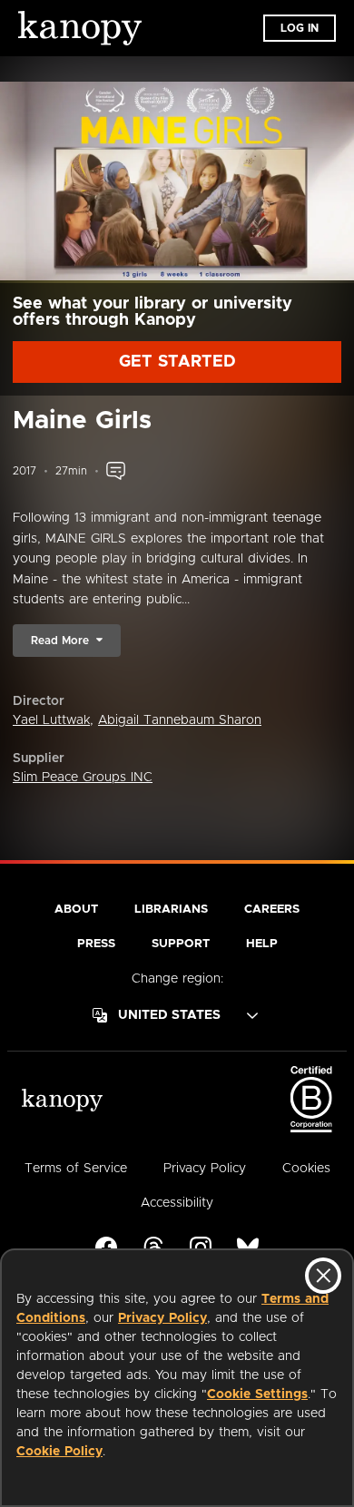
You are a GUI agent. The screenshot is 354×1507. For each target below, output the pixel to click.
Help (262, 944)
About (76, 909)
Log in (299, 28)
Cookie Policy (59, 1451)
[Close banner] (323, 1275)
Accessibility (177, 1203)
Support (181, 944)
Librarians (171, 909)
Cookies (306, 1168)
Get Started (177, 362)
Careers (272, 909)
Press (96, 944)
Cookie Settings (257, 1394)
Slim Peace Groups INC (82, 777)
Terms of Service (76, 1168)
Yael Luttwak (51, 720)
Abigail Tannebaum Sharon (179, 720)
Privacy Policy (162, 1318)
